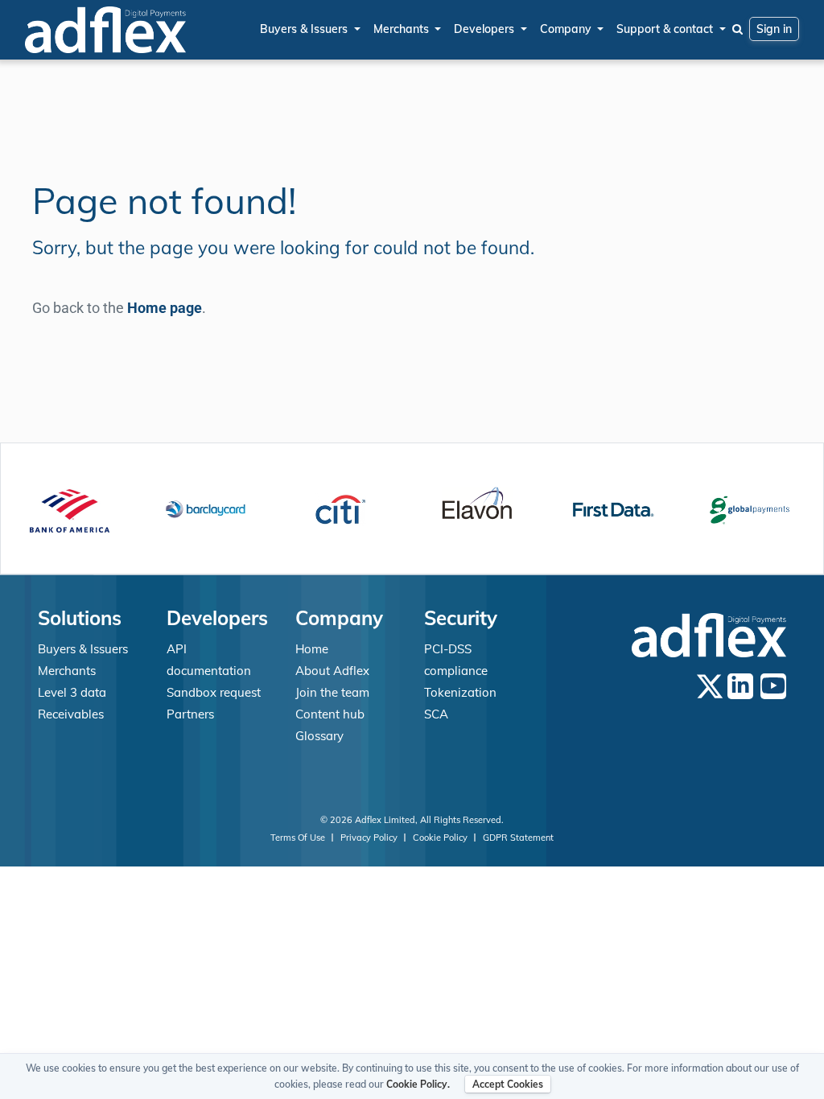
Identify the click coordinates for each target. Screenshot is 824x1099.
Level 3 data (72, 692)
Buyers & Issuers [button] (305, 29)
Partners (190, 714)
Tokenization (460, 692)
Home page (164, 307)
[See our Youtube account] (773, 686)
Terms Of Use (299, 837)
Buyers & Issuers (83, 649)
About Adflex (332, 670)
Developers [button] (485, 29)
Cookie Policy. (418, 1084)
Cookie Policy (441, 837)
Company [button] (567, 29)
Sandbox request (214, 692)
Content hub (330, 714)
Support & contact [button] (666, 29)
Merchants (67, 670)
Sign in (774, 29)
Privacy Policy (370, 837)
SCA (436, 714)
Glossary (319, 735)
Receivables (71, 714)
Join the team (332, 692)
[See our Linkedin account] (740, 686)
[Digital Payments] (105, 29)
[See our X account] (709, 685)
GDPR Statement (518, 837)
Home (311, 649)
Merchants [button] (402, 29)
